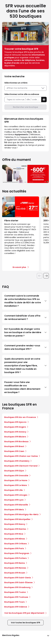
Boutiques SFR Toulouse (16, 597)
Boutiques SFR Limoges (15, 495)
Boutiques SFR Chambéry (16, 461)
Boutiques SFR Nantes (15, 529)
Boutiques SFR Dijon (14, 470)
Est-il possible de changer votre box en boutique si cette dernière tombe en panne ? (22, 332)
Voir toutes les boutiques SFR (25, 622)
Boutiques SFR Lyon (14, 499)
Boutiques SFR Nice (13, 534)
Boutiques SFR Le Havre (15, 480)
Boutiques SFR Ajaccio (15, 422)
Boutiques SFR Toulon (15, 592)
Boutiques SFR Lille (13, 490)
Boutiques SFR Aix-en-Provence (20, 417)
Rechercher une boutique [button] (25, 107)
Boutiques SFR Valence (15, 606)
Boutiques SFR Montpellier (17, 519)
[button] (44, 99)
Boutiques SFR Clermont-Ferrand (20, 465)
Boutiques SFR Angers (15, 427)
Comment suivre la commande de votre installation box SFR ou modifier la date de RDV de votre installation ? (22, 300)
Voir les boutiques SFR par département (24, 613)
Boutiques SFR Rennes (15, 568)
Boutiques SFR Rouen (14, 572)
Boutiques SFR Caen (14, 451)
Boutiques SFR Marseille (16, 504)
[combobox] (22, 99)
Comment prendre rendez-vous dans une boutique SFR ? (22, 347)
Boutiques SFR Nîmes (14, 538)
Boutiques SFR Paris (14, 548)
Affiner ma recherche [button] (17, 88)
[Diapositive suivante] (46, 275)
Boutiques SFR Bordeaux (16, 441)
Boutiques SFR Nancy (14, 524)
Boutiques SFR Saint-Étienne (18, 582)
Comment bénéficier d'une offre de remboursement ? (22, 317)
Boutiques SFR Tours (14, 602)
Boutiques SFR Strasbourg (17, 587)
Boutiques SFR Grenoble (16, 475)
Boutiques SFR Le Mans (15, 485)
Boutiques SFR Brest (14, 446)
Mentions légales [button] (10, 635)
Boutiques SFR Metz (14, 509)
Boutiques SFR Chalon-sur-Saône (21, 456)
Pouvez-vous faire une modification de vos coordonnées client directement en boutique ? (22, 387)
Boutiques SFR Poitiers (15, 558)
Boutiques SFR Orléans (15, 543)
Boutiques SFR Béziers (15, 436)
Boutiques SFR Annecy (15, 431)
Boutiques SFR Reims (14, 563)
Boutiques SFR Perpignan (16, 553)
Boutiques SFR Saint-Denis (17, 577)
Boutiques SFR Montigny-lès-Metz (21, 514)
